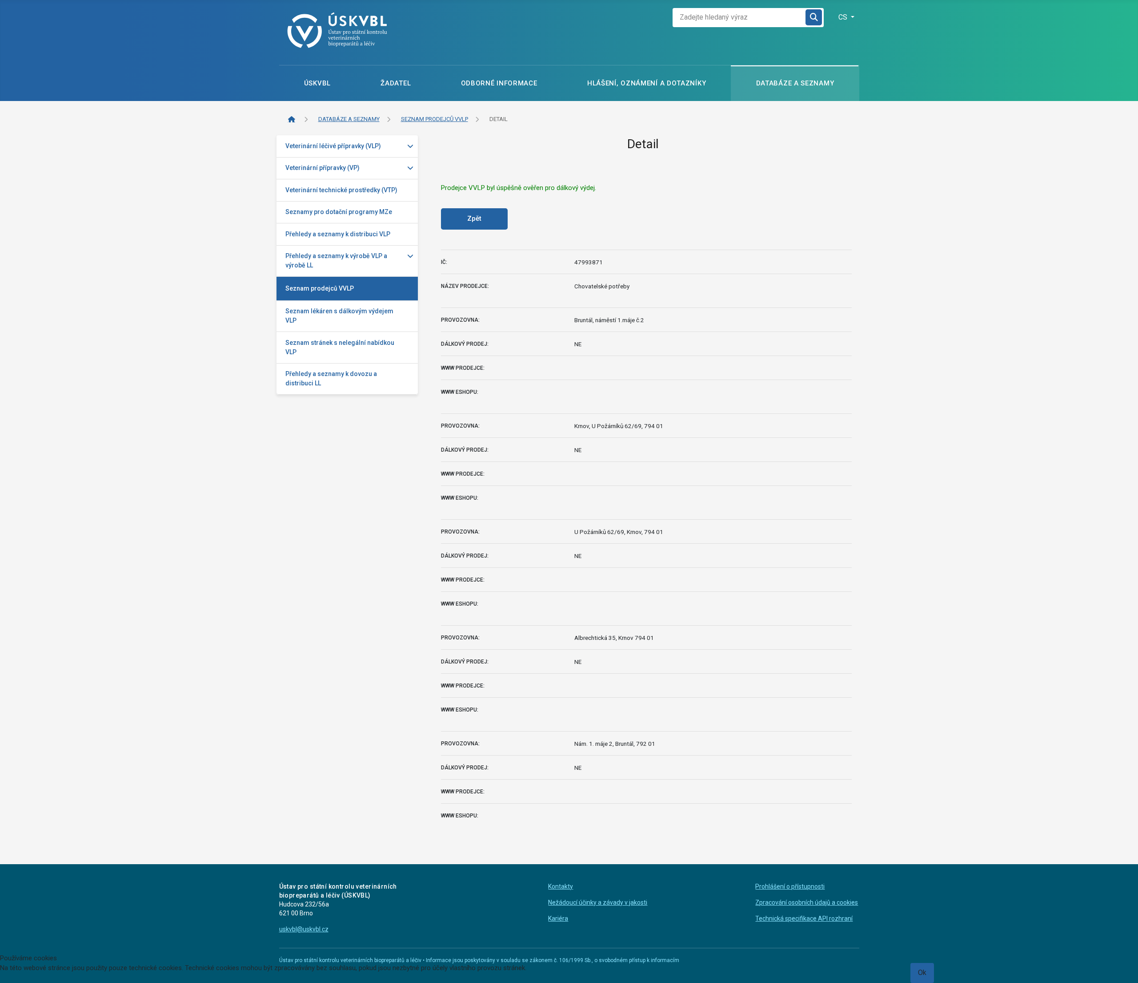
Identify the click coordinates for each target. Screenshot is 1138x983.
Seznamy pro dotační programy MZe (338, 211)
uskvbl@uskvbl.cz (304, 929)
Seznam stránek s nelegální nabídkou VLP (339, 347)
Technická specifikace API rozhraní (804, 918)
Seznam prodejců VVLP (319, 288)
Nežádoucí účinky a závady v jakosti (597, 902)
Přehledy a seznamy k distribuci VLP (337, 234)
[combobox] (739, 17)
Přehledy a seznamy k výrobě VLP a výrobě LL (336, 260)
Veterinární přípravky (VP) (322, 167)
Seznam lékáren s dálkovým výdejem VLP (339, 315)
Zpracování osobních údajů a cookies (806, 902)
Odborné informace (499, 83)
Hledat (814, 17)
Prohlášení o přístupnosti (790, 886)
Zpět (474, 218)
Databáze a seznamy (795, 83)
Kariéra (558, 918)
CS (843, 17)
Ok (922, 972)
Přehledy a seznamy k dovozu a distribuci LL (331, 378)
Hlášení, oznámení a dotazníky (646, 83)
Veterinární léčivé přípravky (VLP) (333, 146)
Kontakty (560, 886)
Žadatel (396, 83)
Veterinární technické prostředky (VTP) (341, 190)
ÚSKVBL (317, 83)
